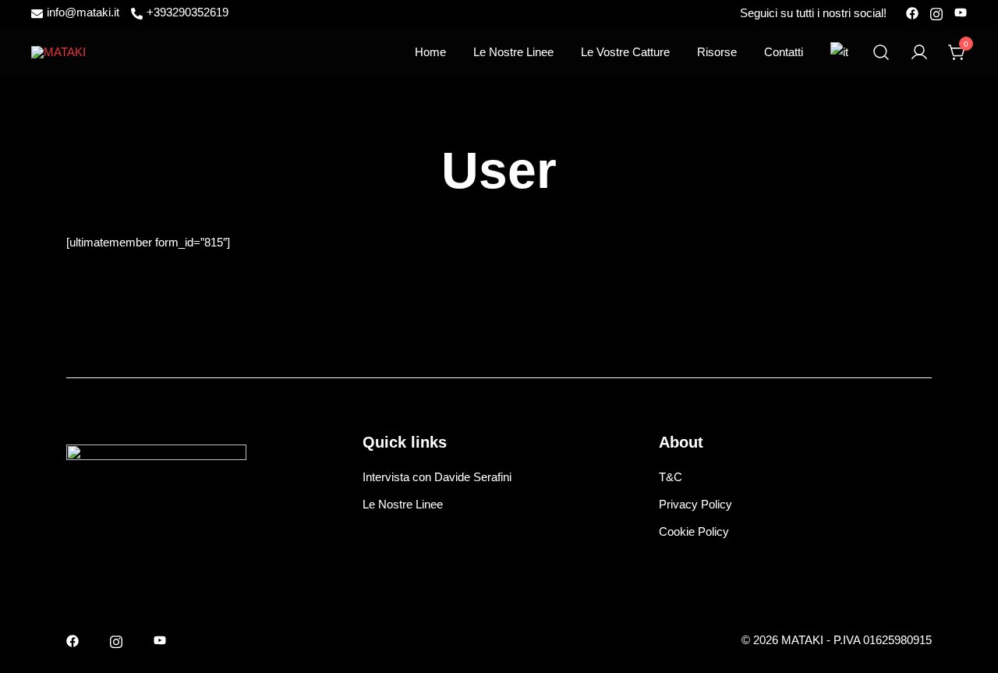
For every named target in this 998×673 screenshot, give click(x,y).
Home (430, 51)
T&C (670, 476)
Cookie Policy (694, 531)
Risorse (717, 51)
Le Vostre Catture (625, 51)
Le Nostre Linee (513, 51)
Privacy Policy (695, 504)
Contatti (783, 51)
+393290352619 (187, 12)
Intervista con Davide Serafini (437, 476)
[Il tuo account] (919, 52)
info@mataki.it (83, 12)
